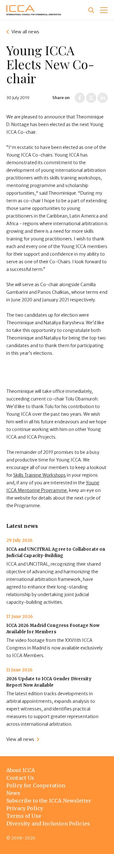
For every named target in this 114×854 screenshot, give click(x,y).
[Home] (33, 10)
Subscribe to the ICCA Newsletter (48, 800)
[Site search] (91, 10)
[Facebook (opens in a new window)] (80, 98)
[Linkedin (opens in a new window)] (103, 98)
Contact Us (20, 778)
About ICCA (20, 770)
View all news (25, 32)
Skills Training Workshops (39, 475)
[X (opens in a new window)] (91, 98)
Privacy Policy (24, 808)
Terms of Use (23, 816)
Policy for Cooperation (36, 785)
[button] (104, 10)
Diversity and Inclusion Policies (48, 823)
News (13, 793)
